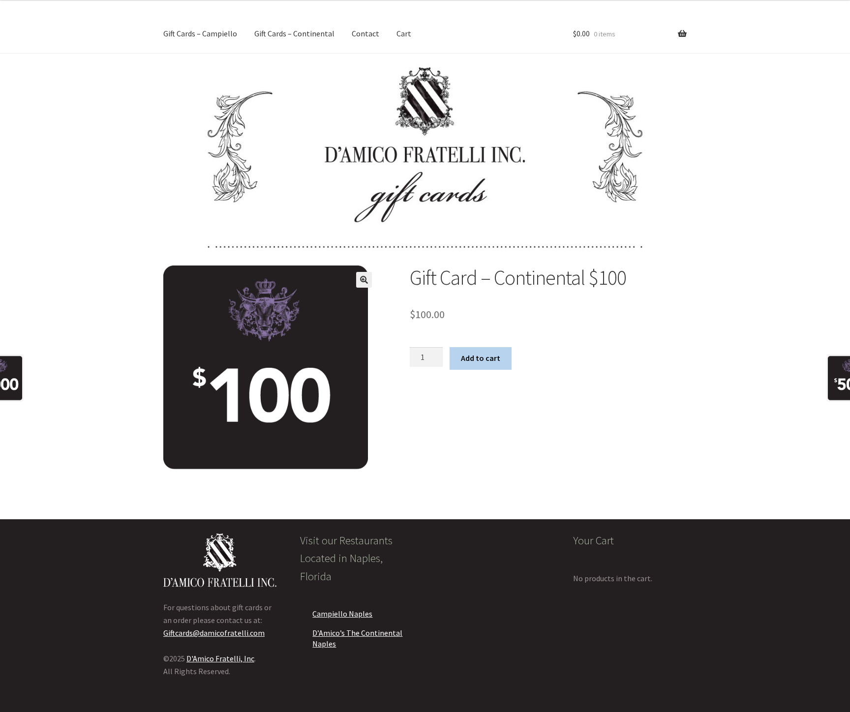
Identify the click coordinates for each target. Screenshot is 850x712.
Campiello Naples (342, 614)
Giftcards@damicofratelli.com (214, 633)
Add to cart (480, 358)
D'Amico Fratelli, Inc (220, 658)
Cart (403, 33)
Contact (365, 33)
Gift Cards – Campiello (200, 33)
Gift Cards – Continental (294, 33)
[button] (364, 280)
